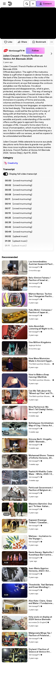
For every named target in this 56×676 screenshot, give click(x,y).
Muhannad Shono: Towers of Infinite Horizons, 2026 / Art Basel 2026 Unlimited (41, 456)
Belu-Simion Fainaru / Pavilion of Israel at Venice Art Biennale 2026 (40, 279)
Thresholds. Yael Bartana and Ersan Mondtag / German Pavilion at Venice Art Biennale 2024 (41, 586)
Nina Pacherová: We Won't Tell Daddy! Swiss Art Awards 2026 (40, 408)
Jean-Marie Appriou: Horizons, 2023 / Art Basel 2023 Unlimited (39, 569)
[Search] (27, 4)
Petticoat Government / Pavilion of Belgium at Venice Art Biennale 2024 (41, 489)
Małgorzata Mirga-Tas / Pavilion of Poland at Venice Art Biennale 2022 (41, 634)
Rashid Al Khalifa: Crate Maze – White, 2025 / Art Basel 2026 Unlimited (41, 472)
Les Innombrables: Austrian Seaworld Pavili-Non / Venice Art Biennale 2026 (41, 262)
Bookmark (41, 42)
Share (24, 42)
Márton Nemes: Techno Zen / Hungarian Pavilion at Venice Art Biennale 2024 (41, 295)
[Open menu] (4, 4)
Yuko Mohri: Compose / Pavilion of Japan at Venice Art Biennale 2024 (40, 311)
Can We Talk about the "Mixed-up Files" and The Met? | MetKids (41, 392)
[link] (14, 50)
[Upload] (33, 4)
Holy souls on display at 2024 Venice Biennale (40, 618)
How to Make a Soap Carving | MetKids (39, 375)
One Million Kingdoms (40, 342)
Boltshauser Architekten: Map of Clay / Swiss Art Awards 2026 (41, 424)
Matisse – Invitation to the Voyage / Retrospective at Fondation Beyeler (40, 537)
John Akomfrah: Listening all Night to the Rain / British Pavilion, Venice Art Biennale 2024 (41, 327)
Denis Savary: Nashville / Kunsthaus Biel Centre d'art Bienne (41, 553)
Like (10, 42)
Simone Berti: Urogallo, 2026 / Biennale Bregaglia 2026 (40, 440)
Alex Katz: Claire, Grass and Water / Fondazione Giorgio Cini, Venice (40, 602)
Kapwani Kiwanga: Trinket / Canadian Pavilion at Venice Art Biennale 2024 (39, 521)
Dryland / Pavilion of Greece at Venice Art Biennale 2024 (39, 650)
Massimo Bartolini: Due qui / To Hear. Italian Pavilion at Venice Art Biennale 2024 (40, 505)
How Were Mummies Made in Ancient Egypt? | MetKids (41, 359)
